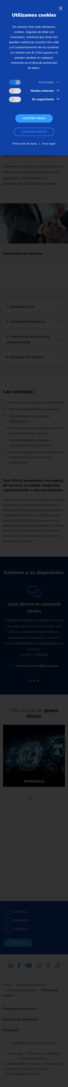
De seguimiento (43, 99)
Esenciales (46, 82)
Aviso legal (48, 143)
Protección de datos (25, 143)
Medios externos (42, 91)
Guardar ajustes (34, 132)
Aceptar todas (34, 118)
